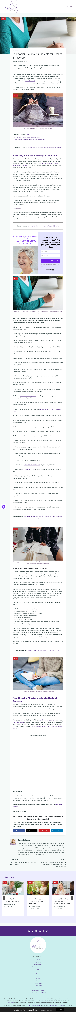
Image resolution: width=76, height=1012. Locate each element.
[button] (3, 18)
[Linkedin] (47, 931)
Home (38, 974)
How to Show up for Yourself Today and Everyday (36, 901)
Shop (38, 969)
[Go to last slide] (4, 898)
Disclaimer (39, 988)
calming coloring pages (46, 720)
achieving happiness (28, 469)
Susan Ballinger (18, 61)
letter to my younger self (28, 396)
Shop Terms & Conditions (38, 992)
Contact (38, 981)
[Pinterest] (40, 931)
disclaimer (11, 1002)
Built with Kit (51, 269)
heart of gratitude (18, 722)
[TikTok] (43, 931)
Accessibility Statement (38, 990)
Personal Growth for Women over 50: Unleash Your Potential (62, 901)
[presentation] (13, 888)
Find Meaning (38, 964)
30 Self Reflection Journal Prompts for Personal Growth (43, 147)
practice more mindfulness (32, 465)
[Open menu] (67, 6)
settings (51, 1010)
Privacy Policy (38, 983)
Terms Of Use (38, 985)
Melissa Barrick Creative (57, 1005)
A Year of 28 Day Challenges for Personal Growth (43, 226)
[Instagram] (36, 931)
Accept (60, 1009)
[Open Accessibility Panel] (3, 506)
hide (28, 134)
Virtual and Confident (34, 1005)
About (38, 978)
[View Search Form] (71, 6)
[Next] (72, 898)
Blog (38, 976)
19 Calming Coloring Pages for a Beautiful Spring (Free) (23, 862)
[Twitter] (32, 931)
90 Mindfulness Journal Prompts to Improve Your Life (43, 650)
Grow (38, 959)
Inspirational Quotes (38, 967)
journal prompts (30, 81)
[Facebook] (29, 931)
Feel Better (16, 50)
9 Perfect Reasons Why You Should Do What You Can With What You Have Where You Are (53, 863)
